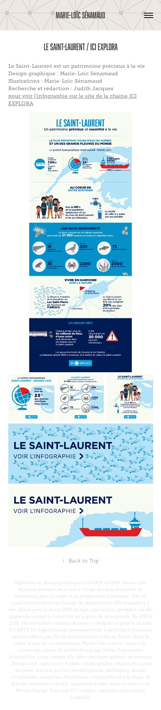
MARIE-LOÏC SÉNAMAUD (80, 15)
